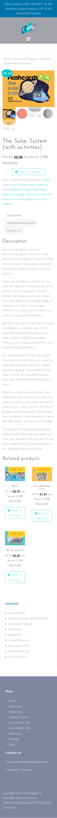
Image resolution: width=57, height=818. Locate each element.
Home (7, 58)
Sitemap (14, 739)
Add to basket (30, 171)
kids (43, 194)
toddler (7, 204)
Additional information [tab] (21, 223)
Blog (11, 744)
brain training (18, 184)
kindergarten (25, 199)
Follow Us (26, 770)
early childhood (38, 184)
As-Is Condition (18, 656)
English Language (14, 194)
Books (13, 700)
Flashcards (19, 58)
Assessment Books (20, 624)
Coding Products (18, 640)
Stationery (15, 733)
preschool (41, 199)
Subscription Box (19, 651)
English (33, 58)
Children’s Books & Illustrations (28, 618)
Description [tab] (14, 215)
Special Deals (16, 613)
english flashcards (34, 189)
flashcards (32, 194)
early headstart (12, 189)
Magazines (15, 634)
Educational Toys (19, 645)
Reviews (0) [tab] (14, 230)
